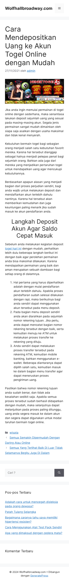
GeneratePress (39, 575)
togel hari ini (13, 248)
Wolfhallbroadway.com (28, 8)
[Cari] (59, 473)
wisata (14, 432)
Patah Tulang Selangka (20, 512)
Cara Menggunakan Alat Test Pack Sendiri (33, 527)
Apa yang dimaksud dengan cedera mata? (33, 533)
